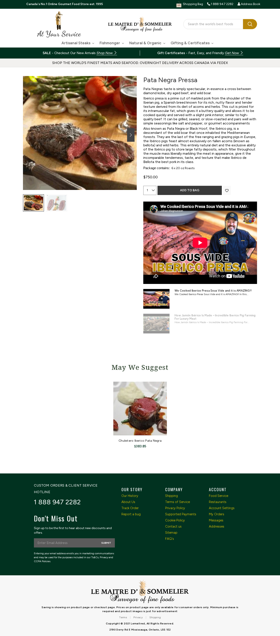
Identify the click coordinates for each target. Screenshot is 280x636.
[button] (131, 135)
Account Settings (221, 508)
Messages (216, 520)
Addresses (216, 526)
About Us (128, 502)
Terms (123, 617)
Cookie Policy (175, 520)
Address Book (250, 4)
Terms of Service (177, 502)
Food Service (218, 496)
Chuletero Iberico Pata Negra (140, 441)
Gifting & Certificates (190, 43)
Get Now (232, 53)
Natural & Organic (145, 43)
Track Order (130, 508)
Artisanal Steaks (76, 43)
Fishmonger (110, 43)
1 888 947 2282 (57, 502)
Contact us (173, 526)
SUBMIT (106, 542)
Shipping (171, 496)
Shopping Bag (192, 4)
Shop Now (105, 53)
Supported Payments (180, 514)
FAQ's (169, 539)
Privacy (138, 617)
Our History (129, 496)
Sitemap (171, 533)
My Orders (216, 514)
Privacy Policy (175, 508)
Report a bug (131, 514)
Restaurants (217, 502)
